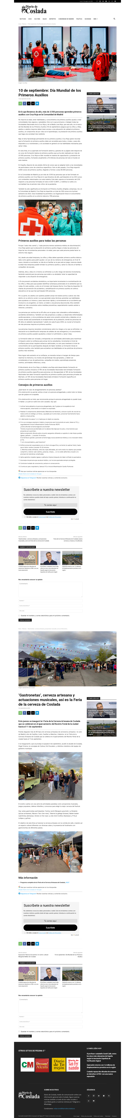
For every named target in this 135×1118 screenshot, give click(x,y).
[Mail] (103, 1)
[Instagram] (100, 1)
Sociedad (88, 19)
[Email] (33, 103)
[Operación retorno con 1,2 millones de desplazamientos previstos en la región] (72, 558)
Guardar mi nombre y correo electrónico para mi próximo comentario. (45, 615)
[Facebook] (97, 1)
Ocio (30, 19)
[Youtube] (115, 1)
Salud (45, 19)
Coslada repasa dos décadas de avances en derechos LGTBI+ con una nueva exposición (28, 568)
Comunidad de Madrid (66, 19)
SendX (77, 519)
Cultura (37, 19)
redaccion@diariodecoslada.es (64, 1109)
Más (95, 19)
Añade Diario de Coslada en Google (30, 474)
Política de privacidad (86, 1116)
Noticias (23, 19)
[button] (114, 19)
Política (79, 19)
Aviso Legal (41, 517)
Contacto (114, 1116)
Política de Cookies (98, 1116)
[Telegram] (106, 1)
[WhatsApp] (112, 1)
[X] (109, 1)
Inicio (19, 24)
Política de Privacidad (54, 517)
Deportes (52, 19)
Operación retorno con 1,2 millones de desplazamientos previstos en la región (71, 568)
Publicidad (107, 1116)
